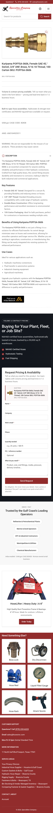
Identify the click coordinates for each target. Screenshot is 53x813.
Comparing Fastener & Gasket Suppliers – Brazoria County (26, 787)
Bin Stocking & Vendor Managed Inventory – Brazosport (24, 784)
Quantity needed (11, 442)
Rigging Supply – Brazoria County (15, 777)
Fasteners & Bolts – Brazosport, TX (16, 780)
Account (5, 799)
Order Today (26, 622)
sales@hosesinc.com (16, 735)
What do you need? (12, 461)
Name (7, 404)
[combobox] (26, 16)
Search (46, 16)
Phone (7, 432)
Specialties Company (29, 810)
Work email (9, 423)
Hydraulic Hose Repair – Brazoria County (18, 774)
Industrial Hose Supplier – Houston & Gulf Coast (22, 767)
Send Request (26, 481)
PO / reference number (13, 451)
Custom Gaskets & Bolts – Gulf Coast (17, 771)
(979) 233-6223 (22, 729)
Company (8, 413)
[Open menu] (48, 8)
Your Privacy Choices (10, 764)
